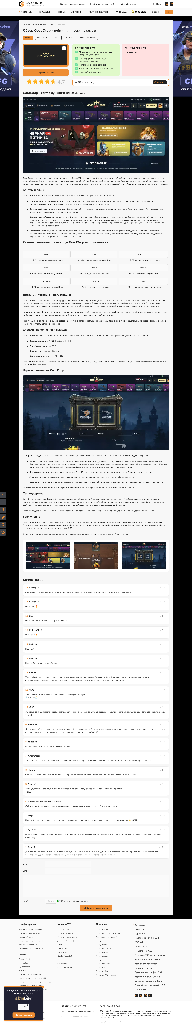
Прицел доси (101, 960)
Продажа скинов (64, 929)
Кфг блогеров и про (146, 963)
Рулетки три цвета (65, 933)
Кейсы (51, 24)
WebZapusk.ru (122, 1022)
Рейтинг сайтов (39, 24)
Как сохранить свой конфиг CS (32, 978)
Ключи (69, 37)
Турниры (140, 933)
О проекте (140, 989)
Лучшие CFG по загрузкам (150, 955)
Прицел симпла (102, 941)
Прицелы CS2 (102, 929)
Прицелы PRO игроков (106, 975)
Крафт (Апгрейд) (64, 956)
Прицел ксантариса (104, 948)
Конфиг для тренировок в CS (31, 974)
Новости (139, 929)
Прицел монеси (102, 952)
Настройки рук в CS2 (147, 937)
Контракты (62, 948)
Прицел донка (102, 956)
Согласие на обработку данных (74, 1016)
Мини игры (42, 37)
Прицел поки (101, 944)
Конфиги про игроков (147, 959)
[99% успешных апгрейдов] (139, 11)
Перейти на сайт (46, 72)
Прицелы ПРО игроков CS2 (108, 933)
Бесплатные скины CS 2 (148, 980)
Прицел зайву (102, 971)
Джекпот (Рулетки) (65, 941)
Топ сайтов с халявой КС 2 (150, 985)
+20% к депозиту (23, 1015)
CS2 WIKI (140, 942)
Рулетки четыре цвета (67, 937)
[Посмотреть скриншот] (48, 555)
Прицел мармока (103, 963)
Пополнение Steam (87, 37)
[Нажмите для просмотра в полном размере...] (96, 135)
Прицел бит (101, 967)
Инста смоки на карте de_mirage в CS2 (35, 982)
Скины (56, 37)
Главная (26, 24)
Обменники (62, 963)
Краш (59, 944)
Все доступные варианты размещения (78, 1011)
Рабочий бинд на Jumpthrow (31, 985)
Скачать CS (141, 946)
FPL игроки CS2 (144, 950)
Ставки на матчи (64, 967)
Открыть (161, 82)
